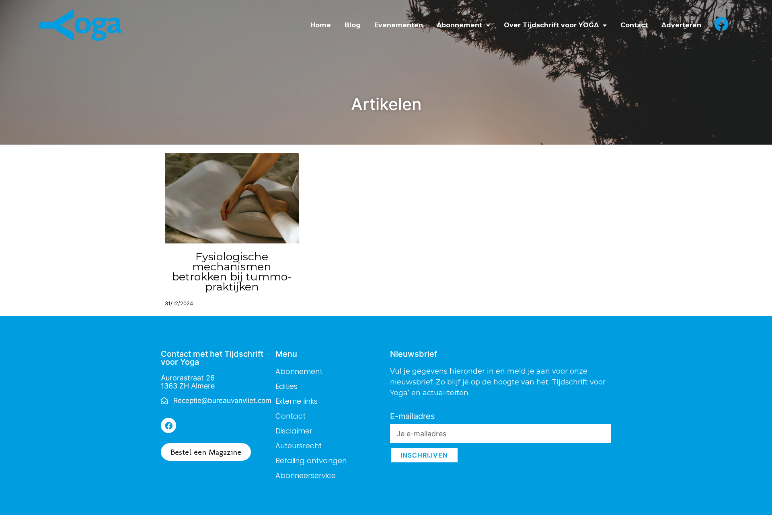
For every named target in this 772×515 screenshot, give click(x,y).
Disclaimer (293, 431)
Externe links (296, 401)
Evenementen (398, 25)
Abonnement (459, 25)
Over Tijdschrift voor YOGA (551, 25)
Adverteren (681, 25)
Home (320, 25)
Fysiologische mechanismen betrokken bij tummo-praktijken (232, 271)
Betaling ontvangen (311, 461)
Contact (634, 25)
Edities (286, 386)
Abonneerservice (305, 475)
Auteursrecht (298, 446)
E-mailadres (412, 416)
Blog (353, 25)
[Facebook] (168, 425)
